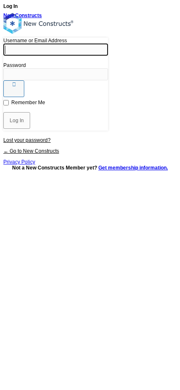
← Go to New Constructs (31, 151)
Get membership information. (133, 168)
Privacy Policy (19, 162)
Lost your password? (27, 140)
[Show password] (13, 88)
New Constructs (22, 15)
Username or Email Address (35, 41)
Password (14, 65)
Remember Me (28, 102)
